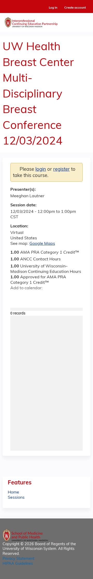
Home (13, 492)
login (40, 169)
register (61, 169)
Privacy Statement (18, 559)
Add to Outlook (51, 297)
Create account (75, 7)
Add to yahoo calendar (27, 297)
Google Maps (42, 244)
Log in (53, 7)
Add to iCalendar (39, 297)
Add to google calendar (15, 297)
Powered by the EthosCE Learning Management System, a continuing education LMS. (72, 575)
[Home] (46, 21)
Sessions (16, 498)
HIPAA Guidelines (18, 564)
